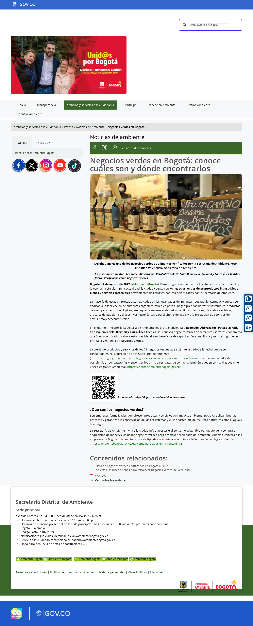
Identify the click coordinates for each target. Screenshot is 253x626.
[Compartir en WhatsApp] (114, 148)
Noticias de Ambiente (90, 127)
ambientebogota (145, 559)
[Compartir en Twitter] (104, 148)
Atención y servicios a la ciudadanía (37, 127)
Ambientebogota (90, 559)
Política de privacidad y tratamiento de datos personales (87, 572)
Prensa (68, 127)
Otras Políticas (137, 572)
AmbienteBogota (32, 559)
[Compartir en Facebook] (94, 148)
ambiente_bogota (60, 559)
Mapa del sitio (159, 572)
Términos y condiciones (31, 572)
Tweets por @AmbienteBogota (35, 153)
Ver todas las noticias (111, 480)
